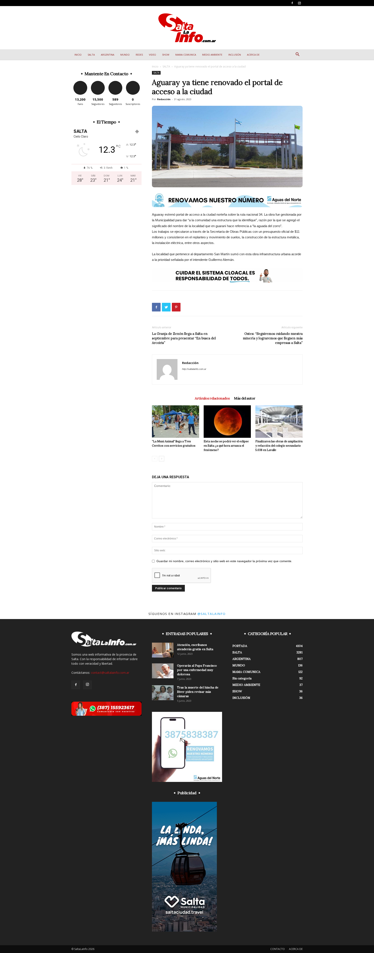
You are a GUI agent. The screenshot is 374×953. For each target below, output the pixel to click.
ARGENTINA (107, 54)
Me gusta (80, 82)
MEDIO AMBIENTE (212, 54)
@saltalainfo (211, 613)
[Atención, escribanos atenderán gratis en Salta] (163, 650)
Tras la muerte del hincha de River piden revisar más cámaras (197, 691)
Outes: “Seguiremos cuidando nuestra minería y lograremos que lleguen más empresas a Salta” (273, 338)
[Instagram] (299, 3)
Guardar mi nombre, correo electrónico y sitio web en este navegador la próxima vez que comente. (224, 561)
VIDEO (152, 54)
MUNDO (125, 54)
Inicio (155, 66)
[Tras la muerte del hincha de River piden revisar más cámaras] (163, 692)
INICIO (78, 54)
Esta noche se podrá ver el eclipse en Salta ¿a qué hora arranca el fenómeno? (226, 446)
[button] (297, 55)
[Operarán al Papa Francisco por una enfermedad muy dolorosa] (163, 670)
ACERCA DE (253, 54)
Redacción (164, 99)
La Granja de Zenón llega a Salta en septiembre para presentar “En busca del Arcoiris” (184, 338)
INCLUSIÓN (234, 54)
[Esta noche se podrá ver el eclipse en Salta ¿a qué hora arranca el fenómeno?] (227, 421)
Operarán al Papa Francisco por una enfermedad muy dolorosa (197, 670)
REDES (139, 54)
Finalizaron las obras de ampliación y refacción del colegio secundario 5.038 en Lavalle (279, 446)
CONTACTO (277, 949)
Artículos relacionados (212, 398)
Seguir (97, 82)
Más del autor (244, 398)
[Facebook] (292, 3)
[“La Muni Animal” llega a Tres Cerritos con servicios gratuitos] (175, 421)
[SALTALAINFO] (187, 27)
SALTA (91, 54)
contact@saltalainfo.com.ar (110, 673)
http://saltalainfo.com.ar (194, 369)
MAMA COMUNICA (185, 54)
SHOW (165, 54)
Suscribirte (133, 82)
